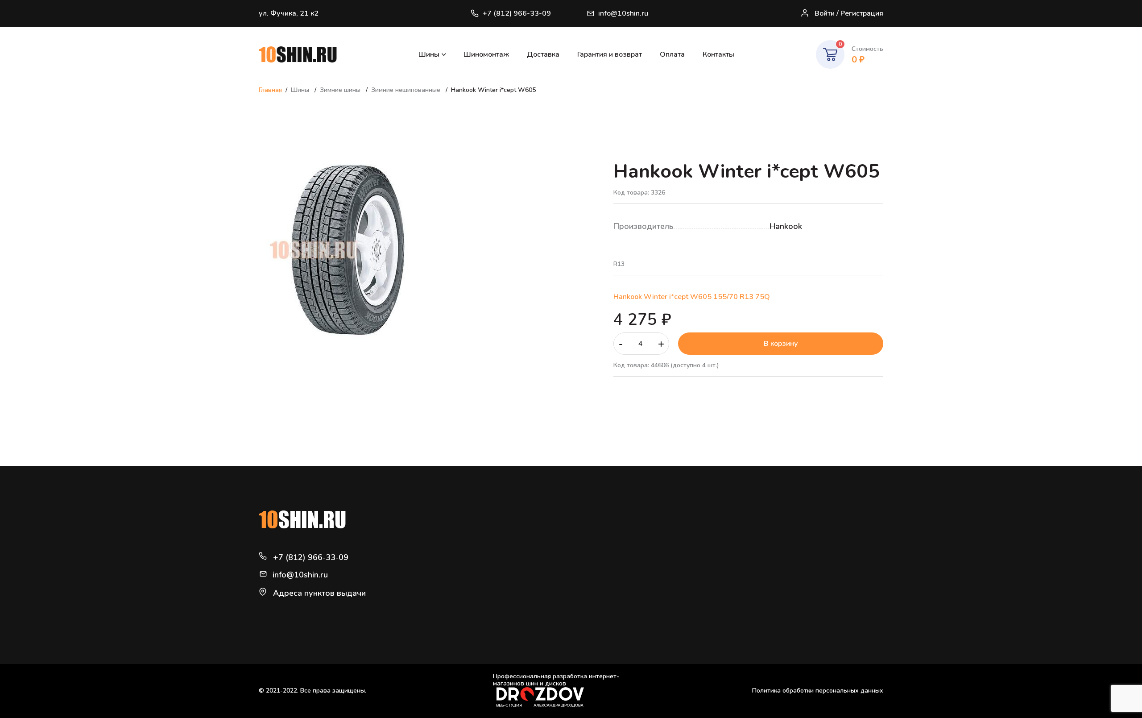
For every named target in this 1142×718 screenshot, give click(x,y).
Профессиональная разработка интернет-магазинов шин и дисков (556, 680)
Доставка (543, 54)
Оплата (672, 54)
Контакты (718, 54)
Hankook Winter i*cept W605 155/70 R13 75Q (691, 297)
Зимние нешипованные (406, 90)
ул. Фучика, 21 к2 (289, 13)
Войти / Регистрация (849, 13)
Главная (270, 90)
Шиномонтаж (486, 54)
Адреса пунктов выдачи (319, 593)
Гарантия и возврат (609, 54)
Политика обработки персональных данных (817, 690)
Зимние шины (341, 90)
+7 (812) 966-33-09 (517, 13)
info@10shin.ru (623, 13)
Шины (428, 54)
